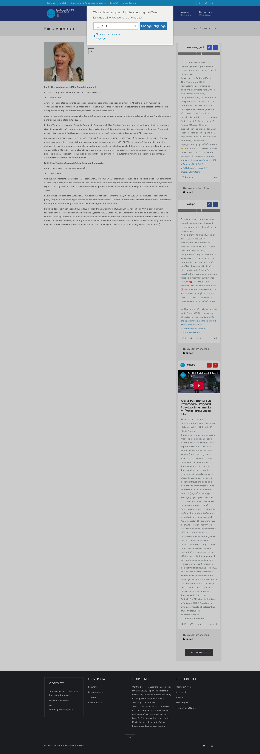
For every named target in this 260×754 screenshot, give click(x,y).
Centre (179, 697)
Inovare (186, 13)
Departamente (130, 3)
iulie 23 (213, 624)
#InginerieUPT (209, 160)
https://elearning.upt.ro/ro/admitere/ (198, 303)
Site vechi (181, 692)
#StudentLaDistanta (190, 171)
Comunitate (205, 13)
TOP (130, 737)
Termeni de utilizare (186, 707)
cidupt (191, 204)
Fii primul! (188, 192)
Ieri (215, 177)
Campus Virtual (183, 686)
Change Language (153, 26)
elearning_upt (195, 47)
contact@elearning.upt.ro (61, 709)
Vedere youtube (209, 365)
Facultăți (92, 686)
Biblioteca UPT (95, 702)
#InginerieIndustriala (191, 160)
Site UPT (92, 697)
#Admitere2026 (189, 164)
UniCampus (182, 702)
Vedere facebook (209, 204)
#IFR (206, 168)
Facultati (114, 3)
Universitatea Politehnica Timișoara (88, 3)
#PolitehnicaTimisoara (192, 168)
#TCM (211, 156)
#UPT (200, 164)
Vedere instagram (209, 47)
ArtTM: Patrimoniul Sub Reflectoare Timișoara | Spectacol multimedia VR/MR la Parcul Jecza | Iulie (196, 407)
